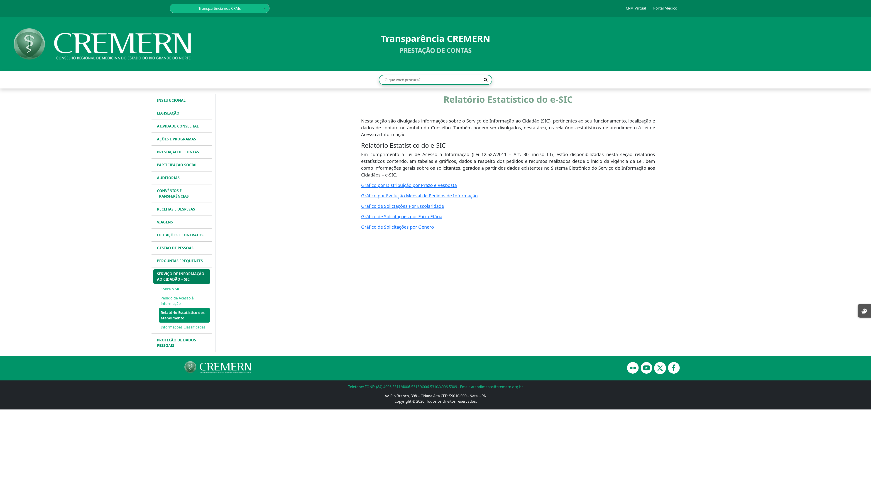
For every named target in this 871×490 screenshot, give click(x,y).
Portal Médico (665, 8)
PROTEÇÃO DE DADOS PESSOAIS (176, 343)
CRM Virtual (636, 8)
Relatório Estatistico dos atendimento (183, 315)
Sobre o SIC (170, 289)
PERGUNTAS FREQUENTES (180, 260)
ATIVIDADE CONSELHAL (178, 126)
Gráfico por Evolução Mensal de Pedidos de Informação (419, 196)
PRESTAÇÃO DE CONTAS (178, 151)
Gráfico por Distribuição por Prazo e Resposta (409, 185)
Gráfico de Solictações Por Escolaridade (402, 206)
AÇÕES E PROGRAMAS (176, 139)
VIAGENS (165, 222)
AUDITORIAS (168, 177)
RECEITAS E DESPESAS (176, 209)
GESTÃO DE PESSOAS (175, 247)
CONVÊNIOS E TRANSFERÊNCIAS (173, 193)
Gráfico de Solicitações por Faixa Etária (401, 216)
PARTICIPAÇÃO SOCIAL (177, 164)
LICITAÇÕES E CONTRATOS (180, 235)
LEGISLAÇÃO (168, 113)
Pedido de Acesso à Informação (177, 301)
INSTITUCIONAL (171, 100)
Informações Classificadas (183, 327)
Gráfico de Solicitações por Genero (397, 227)
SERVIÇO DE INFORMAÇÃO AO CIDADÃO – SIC (180, 276)
